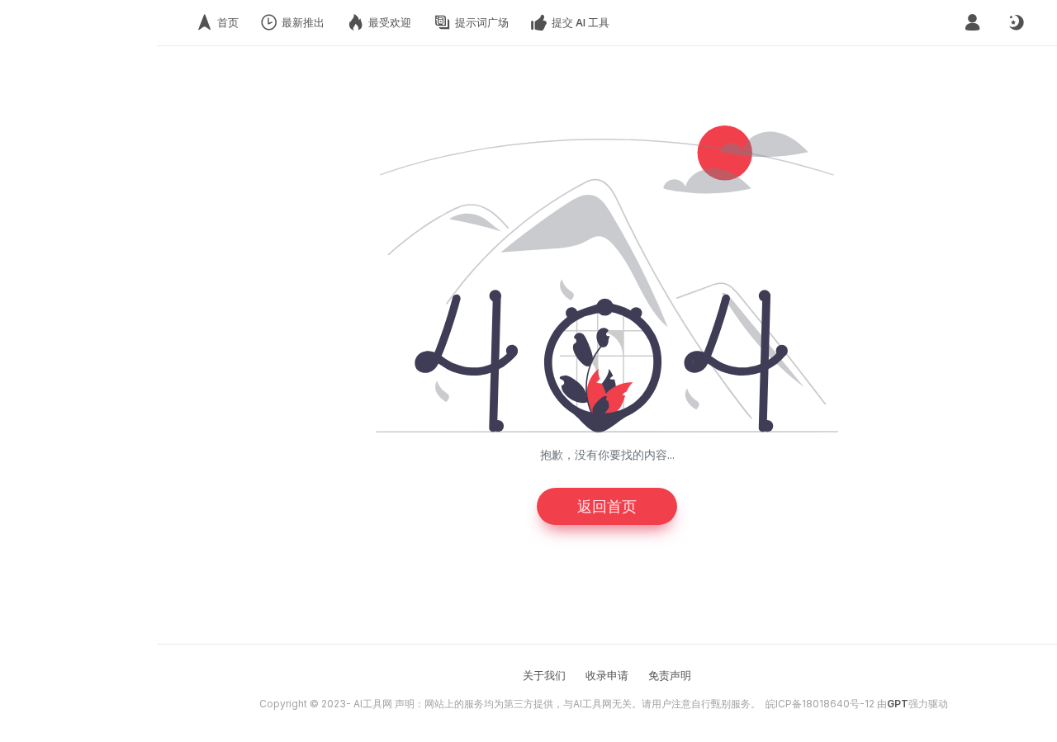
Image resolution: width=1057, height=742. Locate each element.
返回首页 (607, 506)
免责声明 (669, 675)
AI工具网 (372, 703)
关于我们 (544, 675)
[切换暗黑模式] (1016, 23)
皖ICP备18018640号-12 (820, 703)
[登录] (972, 22)
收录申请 (606, 675)
